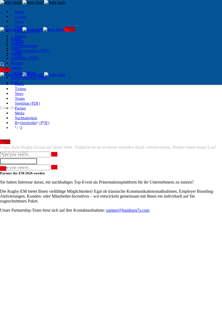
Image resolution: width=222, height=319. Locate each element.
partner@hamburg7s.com (127, 210)
